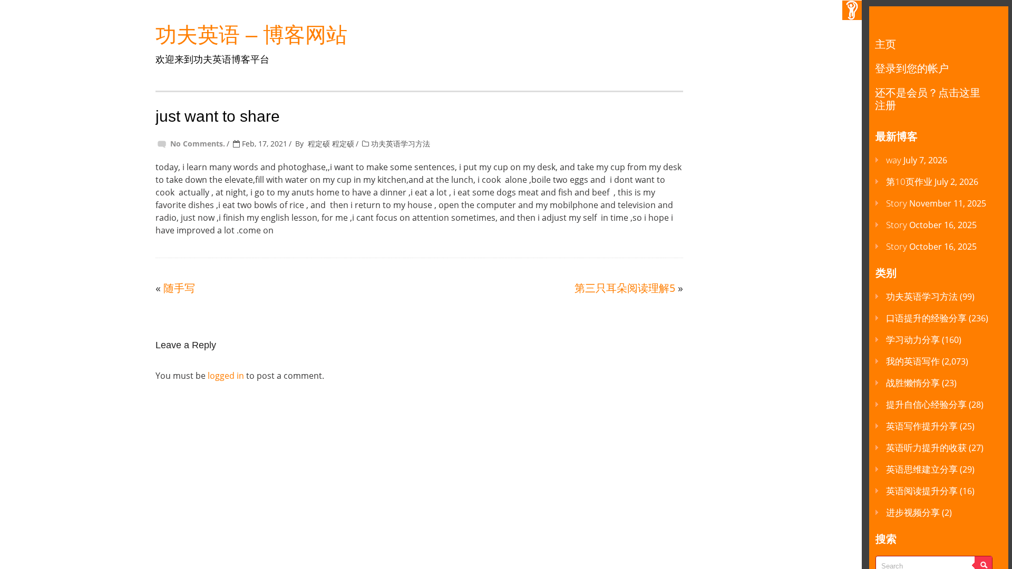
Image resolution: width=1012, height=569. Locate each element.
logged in (226, 375)
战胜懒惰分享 (913, 383)
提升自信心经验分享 (926, 404)
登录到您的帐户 (912, 68)
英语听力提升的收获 (926, 448)
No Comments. (197, 144)
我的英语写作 (913, 361)
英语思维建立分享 (922, 469)
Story (896, 203)
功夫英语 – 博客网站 (251, 34)
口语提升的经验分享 (926, 318)
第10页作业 (909, 181)
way (893, 160)
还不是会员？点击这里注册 (927, 98)
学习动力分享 (913, 339)
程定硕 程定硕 (331, 144)
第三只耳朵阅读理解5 (625, 288)
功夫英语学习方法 (400, 144)
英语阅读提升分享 (922, 491)
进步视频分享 (913, 512)
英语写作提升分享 (922, 426)
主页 (885, 44)
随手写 (179, 288)
